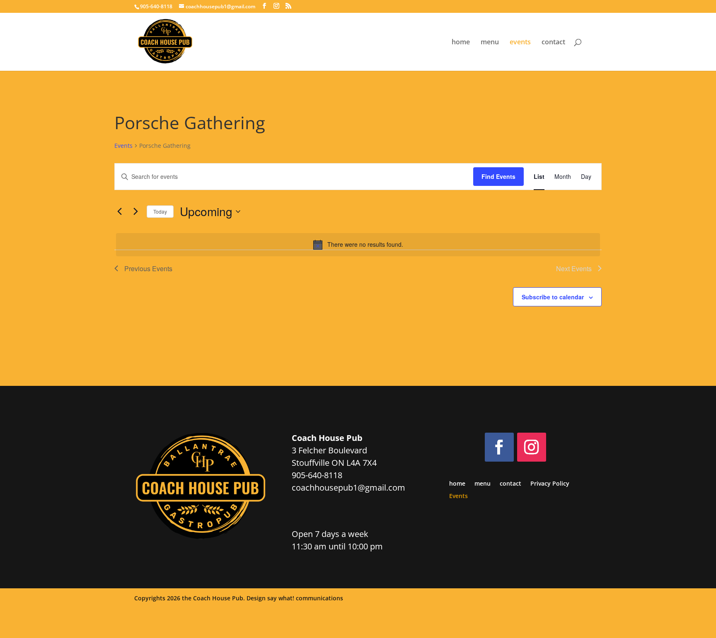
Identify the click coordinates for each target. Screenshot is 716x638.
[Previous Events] (119, 212)
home (461, 42)
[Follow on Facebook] (499, 447)
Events (123, 145)
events (520, 42)
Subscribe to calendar (553, 297)
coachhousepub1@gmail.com (348, 487)
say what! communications (305, 598)
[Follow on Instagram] (531, 447)
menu (490, 42)
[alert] (358, 244)
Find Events (498, 176)
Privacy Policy (549, 484)
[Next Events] (135, 212)
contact (553, 42)
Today (160, 211)
